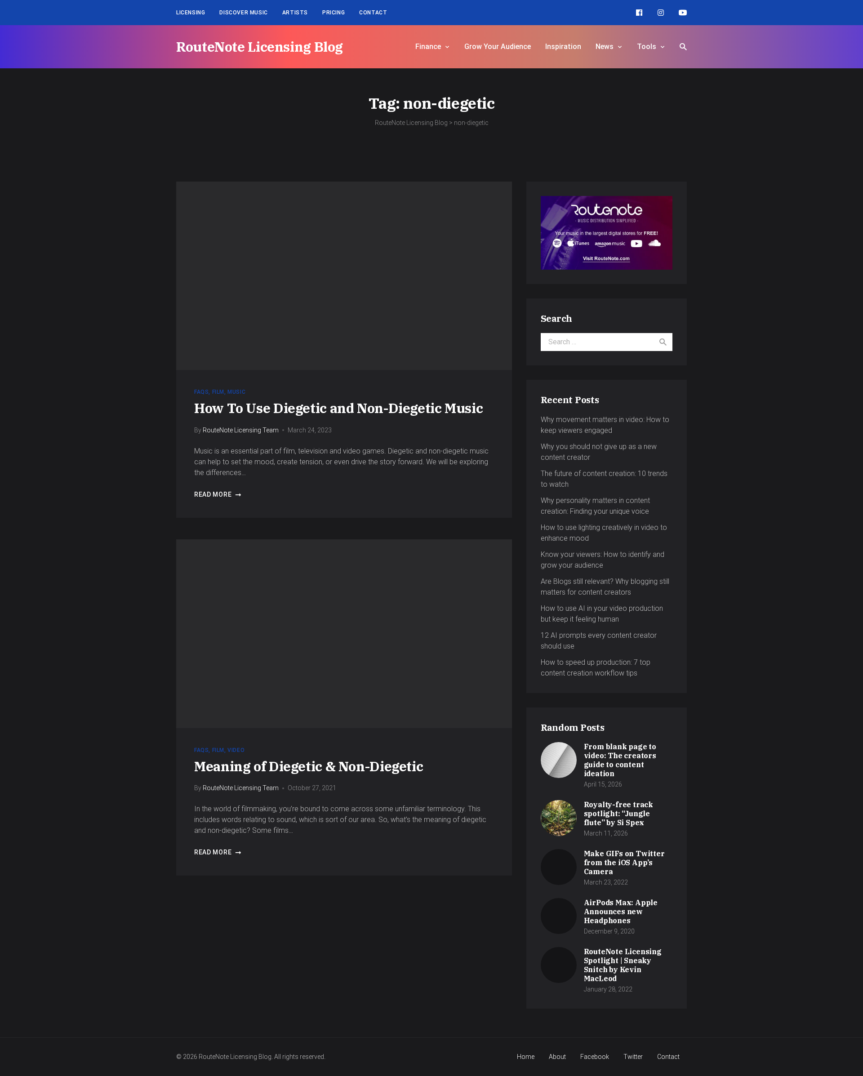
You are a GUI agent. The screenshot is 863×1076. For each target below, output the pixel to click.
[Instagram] (660, 12)
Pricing (333, 12)
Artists (295, 12)
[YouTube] (683, 12)
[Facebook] (639, 12)
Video (236, 750)
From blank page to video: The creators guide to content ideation (620, 760)
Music (236, 392)
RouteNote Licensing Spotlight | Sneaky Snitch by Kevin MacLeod (623, 965)
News (605, 46)
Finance (428, 46)
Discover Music (243, 12)
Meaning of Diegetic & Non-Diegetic (308, 766)
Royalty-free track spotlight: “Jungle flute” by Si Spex (618, 813)
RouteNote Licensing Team (241, 430)
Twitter (633, 1056)
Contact (373, 12)
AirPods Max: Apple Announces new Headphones (621, 911)
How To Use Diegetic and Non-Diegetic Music (338, 408)
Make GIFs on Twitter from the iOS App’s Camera (624, 862)
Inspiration (563, 46)
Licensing (190, 12)
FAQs (201, 392)
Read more (212, 494)
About (557, 1056)
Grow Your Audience (497, 46)
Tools (646, 46)
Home (525, 1056)
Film (218, 392)
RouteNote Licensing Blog (259, 46)
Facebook (594, 1056)
